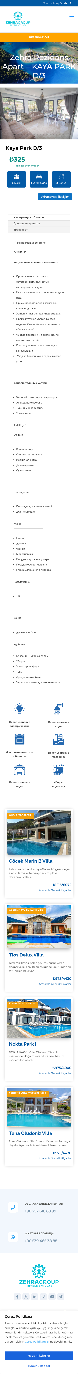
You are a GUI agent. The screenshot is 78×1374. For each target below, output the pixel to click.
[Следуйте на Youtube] (52, 1296)
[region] (39, 1342)
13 (53, 134)
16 (63, 134)
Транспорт (21, 229)
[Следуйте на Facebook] (17, 1296)
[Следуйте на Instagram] (43, 1296)
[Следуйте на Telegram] (60, 1296)
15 (60, 134)
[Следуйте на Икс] (26, 1296)
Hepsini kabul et (39, 1355)
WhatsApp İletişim (55, 197)
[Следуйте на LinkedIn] (34, 1296)
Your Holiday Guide (55, 3)
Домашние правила (27, 223)
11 (47, 134)
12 (50, 134)
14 (56, 134)
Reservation (39, 37)
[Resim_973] (39, 113)
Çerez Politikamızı (37, 1341)
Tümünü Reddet (39, 1366)
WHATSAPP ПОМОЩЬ (39, 1233)
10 (43, 134)
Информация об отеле (29, 217)
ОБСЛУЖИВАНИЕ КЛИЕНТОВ (44, 1204)
